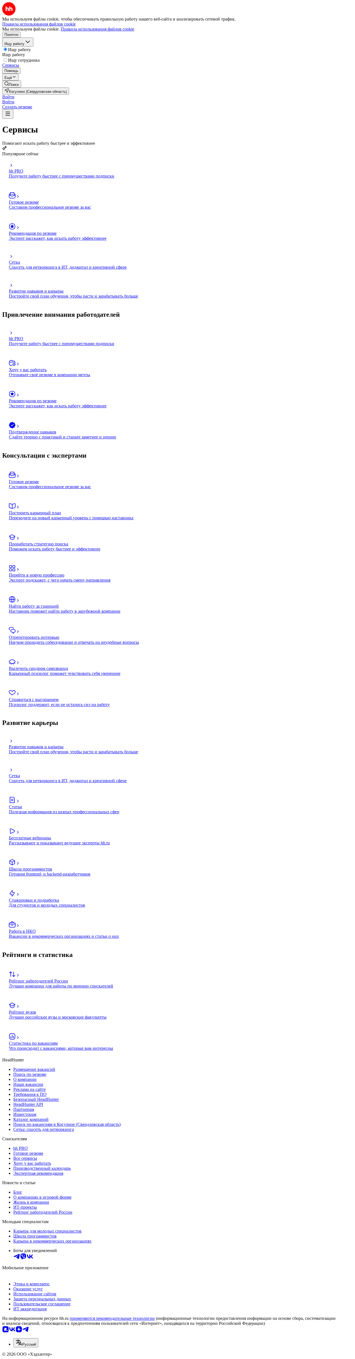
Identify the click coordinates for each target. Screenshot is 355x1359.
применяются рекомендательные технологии (112, 1318)
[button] (8, 96)
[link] (11, 84)
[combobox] (25, 1342)
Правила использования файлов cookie (97, 29)
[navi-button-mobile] (7, 114)
